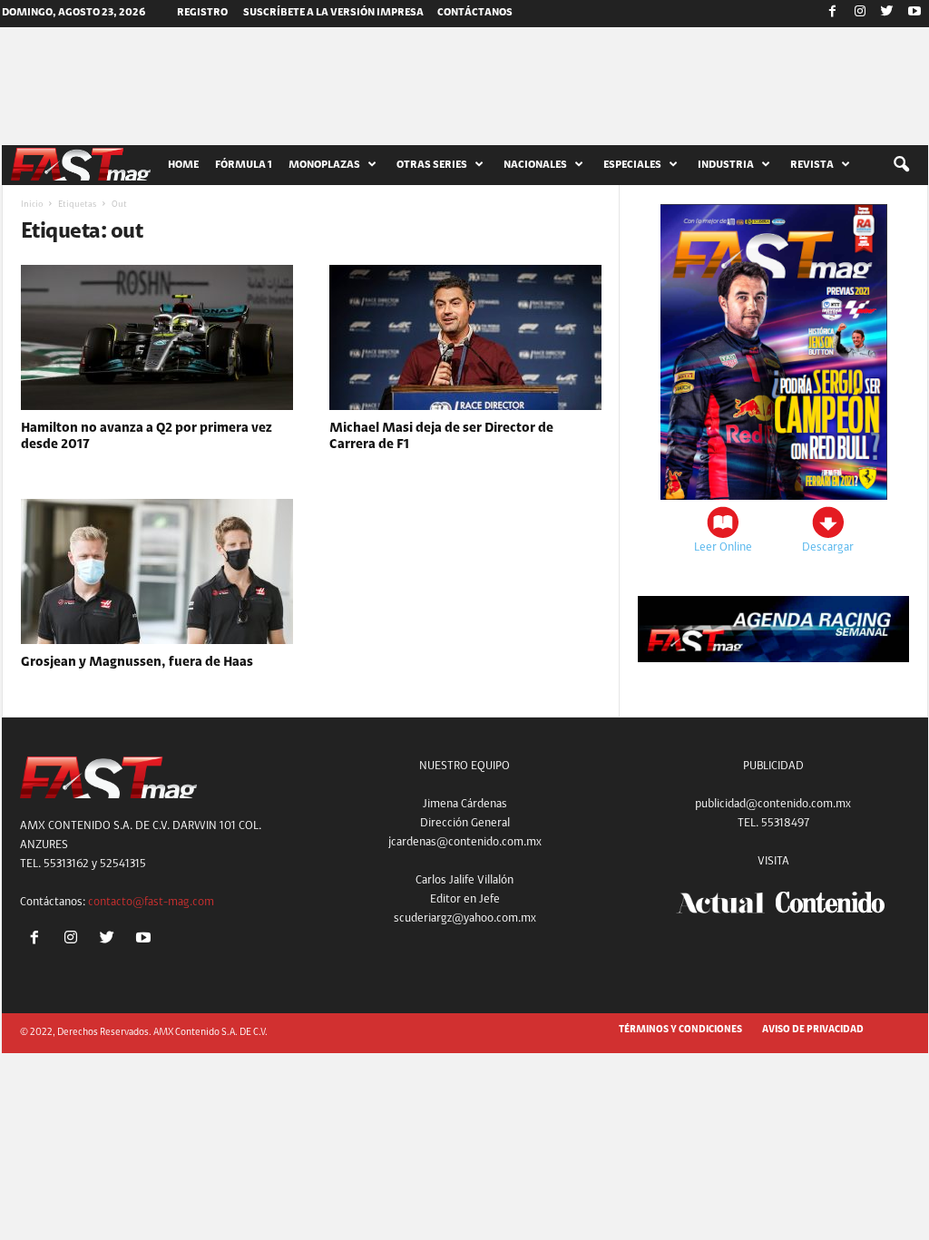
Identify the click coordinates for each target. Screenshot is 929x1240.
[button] (901, 165)
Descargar (828, 547)
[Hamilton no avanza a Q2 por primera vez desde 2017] (157, 337)
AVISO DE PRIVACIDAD (813, 1030)
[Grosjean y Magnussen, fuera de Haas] (157, 571)
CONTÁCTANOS (475, 12)
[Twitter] (887, 13)
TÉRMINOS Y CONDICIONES (680, 1030)
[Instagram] (860, 13)
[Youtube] (914, 13)
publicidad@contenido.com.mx (773, 804)
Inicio (32, 205)
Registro (202, 12)
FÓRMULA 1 (243, 165)
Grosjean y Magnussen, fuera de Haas (137, 662)
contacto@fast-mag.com (151, 902)
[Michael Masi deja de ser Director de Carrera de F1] (465, 337)
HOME (183, 165)
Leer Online (723, 547)
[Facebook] (833, 13)
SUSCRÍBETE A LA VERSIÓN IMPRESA (333, 12)
